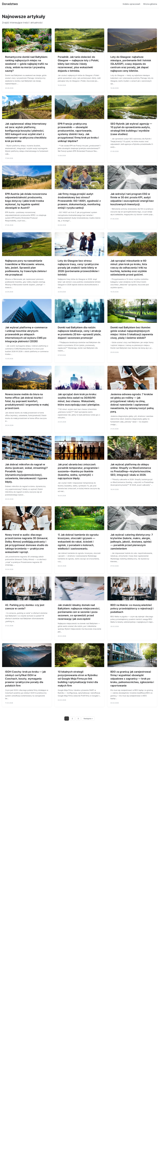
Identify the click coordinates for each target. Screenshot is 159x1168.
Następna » (88, 719)
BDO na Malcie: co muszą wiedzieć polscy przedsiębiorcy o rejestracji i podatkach (131, 608)
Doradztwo (10, 4)
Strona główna (150, 4)
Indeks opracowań (131, 4)
